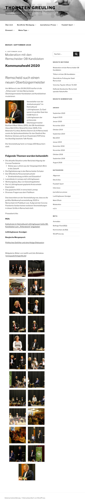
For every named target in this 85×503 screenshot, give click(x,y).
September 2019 (59, 134)
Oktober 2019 (58, 130)
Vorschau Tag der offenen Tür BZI (65, 85)
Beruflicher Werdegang (25, 25)
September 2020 (59, 113)
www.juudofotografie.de (16, 256)
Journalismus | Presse (48, 25)
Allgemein (56, 175)
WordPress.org (58, 234)
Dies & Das (57, 180)
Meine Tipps (22, 30)
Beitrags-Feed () (60, 226)
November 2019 (59, 125)
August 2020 (57, 117)
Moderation (57, 204)
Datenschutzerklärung (12, 498)
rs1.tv (55, 208)
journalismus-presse (60, 192)
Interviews (56, 188)
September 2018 (59, 158)
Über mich (9, 25)
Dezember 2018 (58, 146)
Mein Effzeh (57, 200)
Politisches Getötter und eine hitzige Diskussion (24, 243)
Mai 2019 (56, 138)
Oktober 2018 (58, 154)
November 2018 (59, 150)
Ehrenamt (9, 30)
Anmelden (56, 221)
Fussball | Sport (67, 25)
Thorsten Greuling (30, 7)
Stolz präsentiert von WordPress (33, 498)
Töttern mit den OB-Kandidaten (64, 74)
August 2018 (57, 162)
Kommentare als (60, 230)
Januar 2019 (57, 142)
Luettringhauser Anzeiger (62, 196)
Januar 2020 (57, 121)
